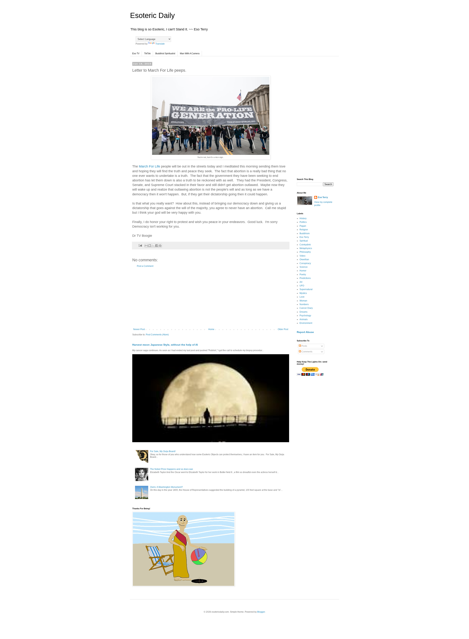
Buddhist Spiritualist (165, 53)
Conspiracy (305, 263)
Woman (303, 300)
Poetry (303, 274)
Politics (303, 222)
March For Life (149, 166)
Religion (304, 229)
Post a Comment (145, 266)
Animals (304, 319)
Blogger (261, 612)
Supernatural (306, 289)
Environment (306, 323)
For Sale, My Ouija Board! (163, 451)
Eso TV (135, 53)
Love (302, 297)
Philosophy (305, 252)
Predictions (305, 278)
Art (301, 282)
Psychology (305, 315)
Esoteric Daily (152, 15)
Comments (306, 351)
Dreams (303, 312)
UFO (302, 285)
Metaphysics (306, 248)
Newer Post (139, 329)
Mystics (303, 293)
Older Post (283, 329)
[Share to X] (153, 245)
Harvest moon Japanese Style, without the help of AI (165, 344)
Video (302, 256)
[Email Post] (140, 245)
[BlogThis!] (150, 245)
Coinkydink (305, 244)
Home (211, 329)
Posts (304, 346)
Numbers (304, 304)
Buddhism (305, 233)
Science (304, 267)
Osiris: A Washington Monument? (166, 487)
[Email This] (146, 245)
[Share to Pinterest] (160, 245)
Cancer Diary (306, 308)
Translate (160, 44)
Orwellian (304, 259)
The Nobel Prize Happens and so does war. (171, 469)
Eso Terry (323, 197)
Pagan (303, 226)
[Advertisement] (210, 297)
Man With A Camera (190, 53)
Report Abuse (305, 332)
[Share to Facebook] (156, 245)
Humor (303, 270)
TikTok (147, 53)
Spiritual (304, 241)
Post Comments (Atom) (157, 334)
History (303, 218)
